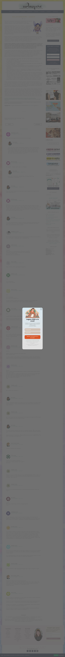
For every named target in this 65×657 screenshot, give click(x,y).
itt (36, 345)
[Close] (41, 309)
